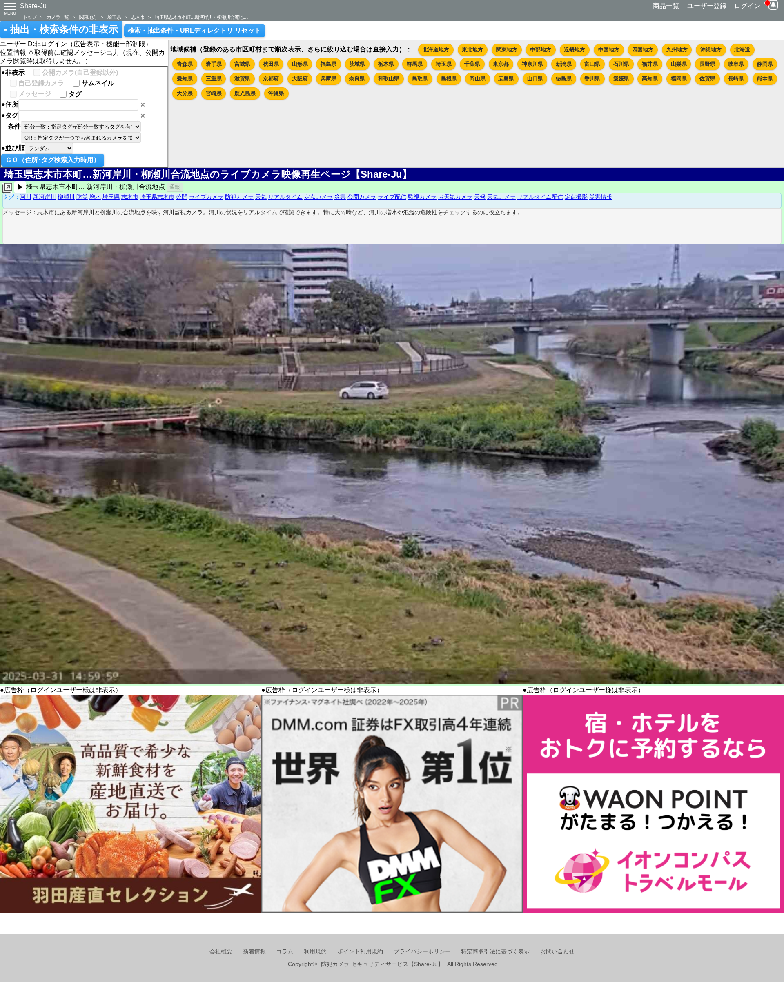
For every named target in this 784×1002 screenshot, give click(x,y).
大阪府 (300, 79)
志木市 (137, 17)
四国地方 (642, 50)
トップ (29, 17)
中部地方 (540, 50)
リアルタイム (285, 196)
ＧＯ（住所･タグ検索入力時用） (52, 159)
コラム (284, 952)
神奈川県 (532, 64)
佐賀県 (707, 79)
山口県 (535, 79)
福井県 (650, 64)
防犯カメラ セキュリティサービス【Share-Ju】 (382, 964)
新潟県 (564, 64)
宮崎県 (214, 93)
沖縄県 (276, 93)
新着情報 (254, 952)
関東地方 (88, 17)
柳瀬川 (66, 196)
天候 (480, 196)
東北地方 (472, 50)
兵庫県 (328, 79)
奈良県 (357, 79)
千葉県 (472, 64)
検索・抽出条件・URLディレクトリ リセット (194, 30)
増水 (95, 196)
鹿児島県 (245, 93)
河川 (25, 196)
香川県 (592, 79)
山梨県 (679, 64)
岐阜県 (736, 64)
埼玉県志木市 (157, 196)
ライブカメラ (206, 196)
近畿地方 (574, 50)
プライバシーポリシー (422, 952)
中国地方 (608, 50)
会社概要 (220, 952)
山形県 (300, 64)
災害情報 (600, 196)
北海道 (742, 50)
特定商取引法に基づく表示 (495, 952)
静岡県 (765, 64)
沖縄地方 (711, 50)
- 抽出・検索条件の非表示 (61, 29)
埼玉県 (113, 17)
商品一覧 (666, 5)
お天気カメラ (455, 196)
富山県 (592, 64)
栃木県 (386, 64)
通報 (174, 187)
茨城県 (357, 64)
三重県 (214, 79)
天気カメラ (501, 196)
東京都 (501, 64)
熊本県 (765, 79)
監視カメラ (422, 196)
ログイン (747, 5)
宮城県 (242, 64)
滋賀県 (242, 79)
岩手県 (214, 64)
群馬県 (415, 64)
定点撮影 (576, 196)
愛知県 (185, 79)
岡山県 (478, 79)
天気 (261, 196)
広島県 (506, 79)
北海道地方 (436, 50)
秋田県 (271, 64)
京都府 (271, 79)
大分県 (185, 93)
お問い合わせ (557, 952)
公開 (181, 196)
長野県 (707, 64)
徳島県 (564, 79)
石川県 (621, 64)
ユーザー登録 (706, 5)
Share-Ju (33, 5)
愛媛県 (621, 79)
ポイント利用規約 (360, 952)
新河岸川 (44, 196)
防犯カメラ (239, 196)
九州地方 (677, 50)
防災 (82, 196)
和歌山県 (388, 79)
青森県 (185, 64)
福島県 (328, 64)
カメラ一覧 (58, 17)
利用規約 (315, 952)
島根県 (449, 79)
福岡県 (679, 79)
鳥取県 (420, 79)
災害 (340, 196)
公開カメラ (361, 196)
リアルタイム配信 (540, 196)
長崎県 (736, 79)
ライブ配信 (392, 196)
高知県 (650, 79)
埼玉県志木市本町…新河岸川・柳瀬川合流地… (201, 17)
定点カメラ (318, 196)
